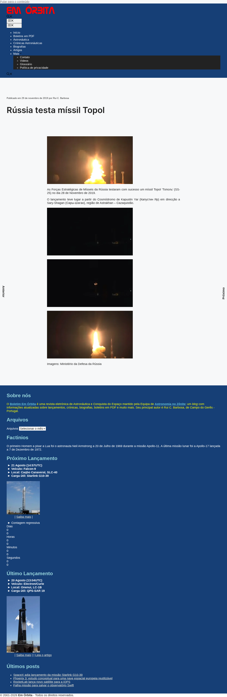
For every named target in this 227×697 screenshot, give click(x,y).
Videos (24, 60)
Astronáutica (21, 39)
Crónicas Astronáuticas (27, 43)
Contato (25, 57)
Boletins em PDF (23, 36)
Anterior (3, 291)
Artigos (17, 50)
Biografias (19, 46)
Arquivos (12, 428)
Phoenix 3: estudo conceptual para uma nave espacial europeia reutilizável (63, 678)
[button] (9, 16)
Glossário (26, 64)
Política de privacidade (34, 67)
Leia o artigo (43, 655)
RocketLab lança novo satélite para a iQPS (41, 682)
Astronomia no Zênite (170, 404)
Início (16, 32)
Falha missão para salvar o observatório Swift (43, 685)
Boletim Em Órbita (23, 404)
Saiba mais (23, 517)
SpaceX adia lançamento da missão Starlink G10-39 (48, 675)
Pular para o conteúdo (14, 1)
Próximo (223, 293)
